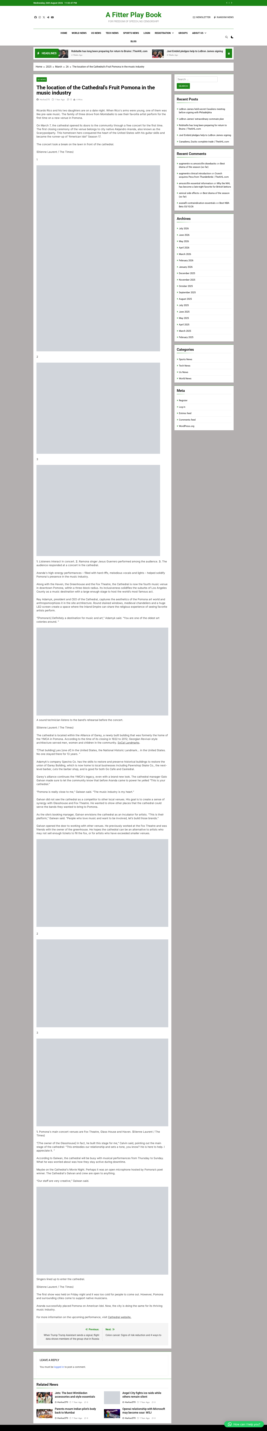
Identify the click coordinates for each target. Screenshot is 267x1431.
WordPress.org (186, 426)
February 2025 (186, 337)
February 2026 (186, 260)
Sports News (131, 33)
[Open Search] (226, 37)
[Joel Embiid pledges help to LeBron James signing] (113, 55)
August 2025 (185, 299)
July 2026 (184, 228)
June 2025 (184, 311)
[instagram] (40, 17)
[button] (244, 1424)
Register (183, 400)
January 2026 (186, 267)
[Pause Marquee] (229, 53)
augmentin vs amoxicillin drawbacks (197, 163)
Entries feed (185, 413)
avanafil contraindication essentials (197, 203)
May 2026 (184, 241)
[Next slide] (231, 3)
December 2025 (187, 273)
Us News (96, 33)
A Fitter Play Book (133, 15)
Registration (163, 33)
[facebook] (35, 17)
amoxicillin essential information (196, 183)
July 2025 (184, 305)
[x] (44, 17)
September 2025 (187, 292)
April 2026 (184, 247)
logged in (59, 1366)
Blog (133, 41)
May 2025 (184, 318)
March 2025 (185, 331)
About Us (197, 33)
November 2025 (187, 279)
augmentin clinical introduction (195, 173)
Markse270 (45, 99)
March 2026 (185, 254)
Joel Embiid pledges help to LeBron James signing (193, 3)
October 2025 (186, 286)
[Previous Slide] (227, 3)
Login (147, 33)
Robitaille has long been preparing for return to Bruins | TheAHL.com (64, 51)
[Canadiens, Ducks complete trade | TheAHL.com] (188, 55)
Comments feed (187, 419)
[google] (48, 17)
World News (79, 33)
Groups (183, 33)
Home (64, 33)
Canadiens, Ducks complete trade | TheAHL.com (223, 51)
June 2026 (184, 235)
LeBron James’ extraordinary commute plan (201, 119)
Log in (182, 407)
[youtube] (52, 17)
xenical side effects (189, 193)
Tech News (112, 33)
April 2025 (184, 324)
